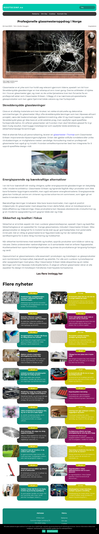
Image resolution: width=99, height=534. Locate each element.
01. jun (33, 485)
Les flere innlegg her (49, 273)
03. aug (32, 332)
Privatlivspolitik (52, 531)
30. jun (32, 446)
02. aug (80, 332)
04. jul (33, 407)
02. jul (81, 407)
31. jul (33, 351)
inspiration (92, 26)
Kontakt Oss (62, 14)
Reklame (35, 14)
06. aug (80, 313)
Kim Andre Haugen (21, 26)
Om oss (44, 14)
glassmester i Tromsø (64, 134)
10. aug (80, 293)
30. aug (32, 293)
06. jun (32, 465)
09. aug (32, 313)
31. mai (80, 485)
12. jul (80, 370)
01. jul (33, 428)
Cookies (52, 14)
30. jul (81, 351)
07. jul (81, 388)
